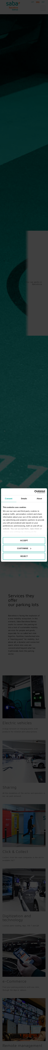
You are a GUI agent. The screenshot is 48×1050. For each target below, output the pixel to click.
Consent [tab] (8, 499)
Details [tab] (24, 499)
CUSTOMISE (22, 548)
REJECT (24, 556)
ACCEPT (24, 540)
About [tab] (39, 499)
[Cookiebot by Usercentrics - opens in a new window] (34, 491)
